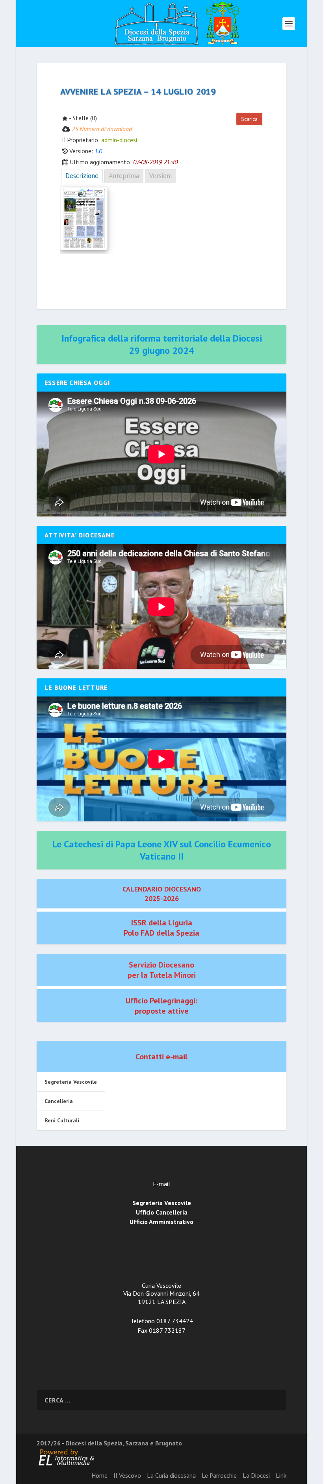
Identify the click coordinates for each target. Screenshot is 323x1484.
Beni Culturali (62, 1120)
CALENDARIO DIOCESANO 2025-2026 (162, 893)
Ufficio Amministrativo (161, 1222)
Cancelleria (59, 1101)
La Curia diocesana (171, 1475)
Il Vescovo (127, 1475)
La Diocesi (256, 1475)
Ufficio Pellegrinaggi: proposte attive (161, 1006)
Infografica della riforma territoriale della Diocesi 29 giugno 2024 (161, 344)
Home (99, 1475)
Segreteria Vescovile (71, 1081)
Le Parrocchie (219, 1475)
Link (281, 1475)
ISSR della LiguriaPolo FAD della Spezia (161, 928)
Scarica (249, 119)
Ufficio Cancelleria (161, 1212)
